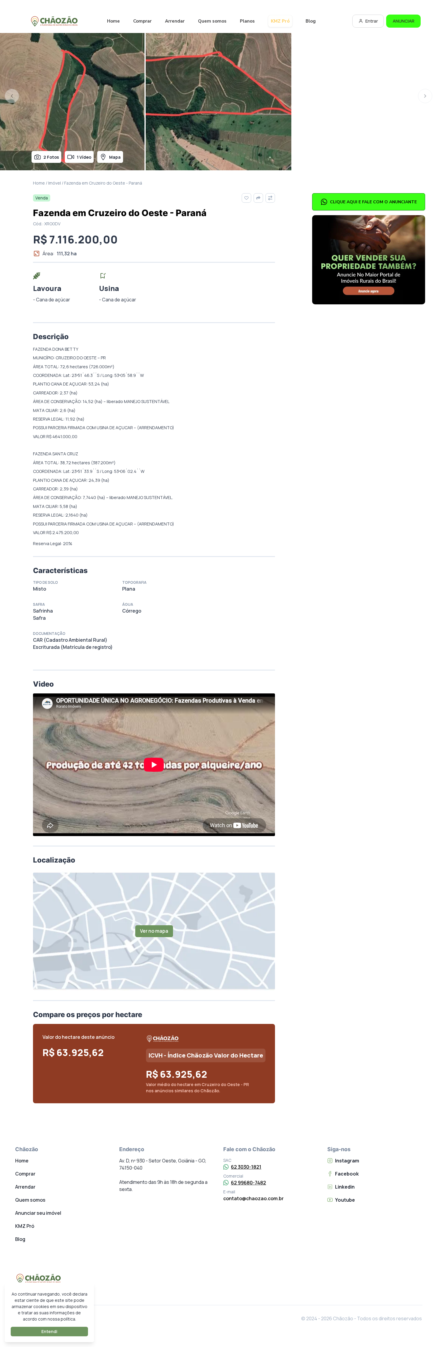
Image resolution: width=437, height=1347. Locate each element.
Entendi (49, 1331)
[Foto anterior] (12, 96)
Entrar (371, 21)
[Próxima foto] (425, 96)
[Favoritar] (246, 198)
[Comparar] (270, 198)
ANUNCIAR (403, 21)
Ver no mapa (154, 931)
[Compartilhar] (258, 198)
